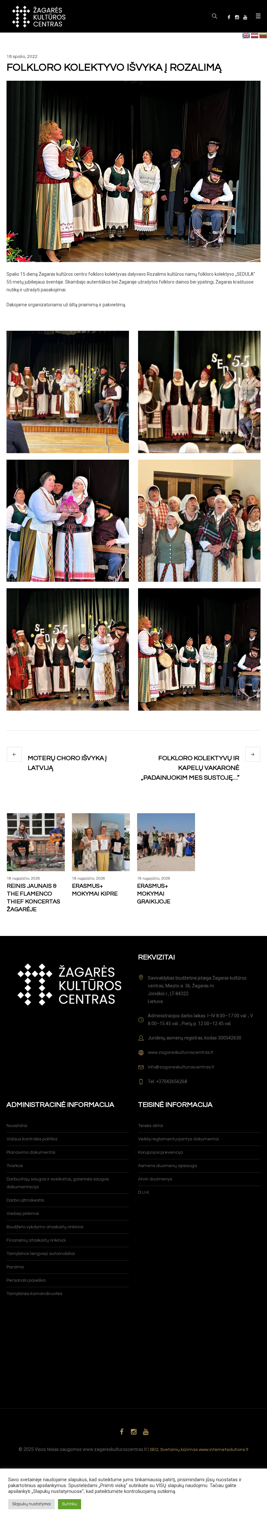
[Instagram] (237, 17)
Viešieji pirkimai (23, 1213)
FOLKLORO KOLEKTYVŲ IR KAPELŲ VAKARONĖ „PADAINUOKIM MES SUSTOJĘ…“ (190, 768)
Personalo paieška (26, 1280)
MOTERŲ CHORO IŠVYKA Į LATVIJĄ (67, 763)
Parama (15, 1267)
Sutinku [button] (69, 1504)
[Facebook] (229, 17)
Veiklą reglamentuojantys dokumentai (178, 1139)
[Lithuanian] (263, 36)
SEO (154, 1449)
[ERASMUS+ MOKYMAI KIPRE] (101, 842)
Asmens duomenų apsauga (167, 1166)
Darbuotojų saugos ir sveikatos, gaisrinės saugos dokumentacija (58, 1183)
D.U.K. (144, 1192)
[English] (246, 36)
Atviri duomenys (155, 1179)
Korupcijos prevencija (160, 1152)
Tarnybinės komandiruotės (34, 1293)
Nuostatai (17, 1125)
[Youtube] (245, 17)
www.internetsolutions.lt (223, 1449)
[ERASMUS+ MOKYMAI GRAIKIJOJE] (166, 842)
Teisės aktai (150, 1125)
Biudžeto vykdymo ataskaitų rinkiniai (45, 1227)
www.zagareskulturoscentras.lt (180, 1052)
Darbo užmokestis (25, 1200)
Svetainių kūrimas (179, 1449)
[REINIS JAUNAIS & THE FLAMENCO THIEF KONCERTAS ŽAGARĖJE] (36, 842)
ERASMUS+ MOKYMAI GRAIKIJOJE (153, 894)
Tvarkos (15, 1166)
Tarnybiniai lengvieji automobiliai (41, 1253)
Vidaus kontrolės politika (32, 1139)
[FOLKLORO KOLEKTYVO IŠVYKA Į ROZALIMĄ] (133, 171)
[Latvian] (255, 36)
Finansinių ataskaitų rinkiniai (36, 1240)
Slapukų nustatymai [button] (31, 1504)
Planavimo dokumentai (31, 1152)
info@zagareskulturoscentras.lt (181, 1067)
